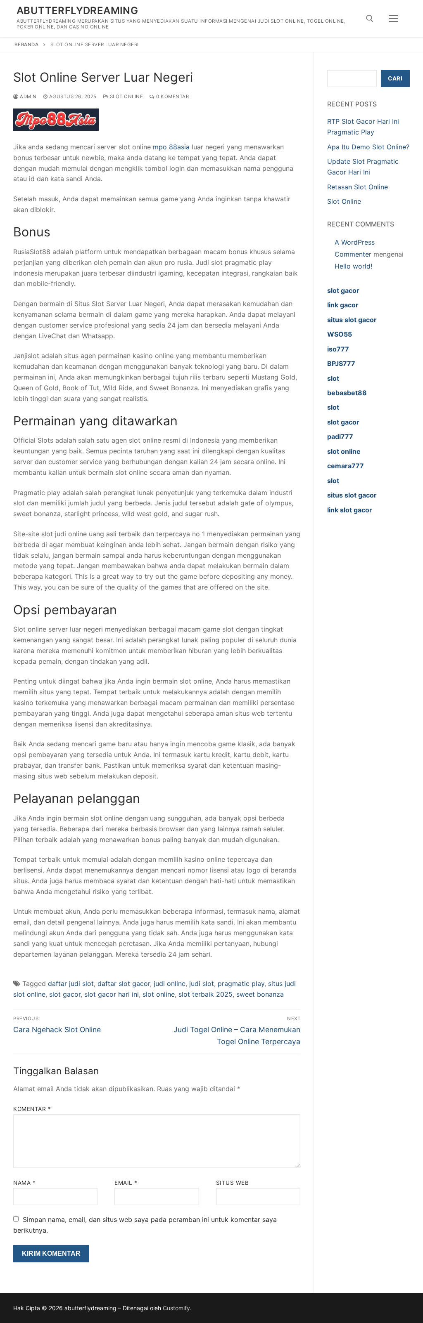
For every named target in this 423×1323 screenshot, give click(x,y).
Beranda (26, 44)
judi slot (201, 983)
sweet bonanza (260, 994)
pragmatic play (241, 983)
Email (126, 1182)
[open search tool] (369, 18)
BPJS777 (341, 363)
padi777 (340, 436)
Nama (24, 1182)
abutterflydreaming (77, 11)
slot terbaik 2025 (205, 994)
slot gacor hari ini (111, 994)
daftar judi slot (71, 983)
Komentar (32, 1109)
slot (333, 378)
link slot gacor (349, 510)
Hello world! (353, 266)
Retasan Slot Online (357, 187)
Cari (395, 78)
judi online (169, 983)
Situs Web (232, 1182)
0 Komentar (172, 96)
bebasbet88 (347, 393)
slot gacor (65, 994)
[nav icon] (393, 18)
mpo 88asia (171, 147)
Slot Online (125, 96)
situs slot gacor (352, 320)
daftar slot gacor (123, 983)
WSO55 (339, 334)
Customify (176, 1307)
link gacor (343, 305)
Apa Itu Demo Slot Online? (368, 147)
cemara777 (345, 466)
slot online (159, 994)
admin (28, 96)
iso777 (338, 349)
